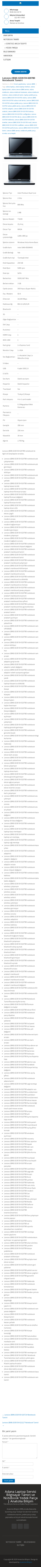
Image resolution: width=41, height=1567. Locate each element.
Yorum (5, 1442)
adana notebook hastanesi (18, 92)
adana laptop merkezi (22, 87)
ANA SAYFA (8, 35)
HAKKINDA (7, 56)
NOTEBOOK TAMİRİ (11, 39)
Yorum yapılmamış (20, 84)
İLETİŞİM (7, 60)
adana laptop (10, 87)
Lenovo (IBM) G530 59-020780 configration (16, 114)
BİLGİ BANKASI (9, 52)
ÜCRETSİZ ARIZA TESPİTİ (16, 44)
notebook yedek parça (27, 131)
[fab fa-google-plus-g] (25, 65)
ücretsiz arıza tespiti (8, 133)
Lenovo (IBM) (31, 84)
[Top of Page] (31, 1562)
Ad (3, 1461)
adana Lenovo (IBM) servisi (20, 89)
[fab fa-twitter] (21, 65)
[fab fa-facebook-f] (16, 65)
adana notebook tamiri (15, 95)
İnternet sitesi (7, 1474)
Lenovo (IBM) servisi (13, 131)
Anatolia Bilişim (26, 1562)
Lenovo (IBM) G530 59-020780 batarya (20, 111)
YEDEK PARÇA (12, 48)
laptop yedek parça (30, 95)
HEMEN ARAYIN (21, 71)
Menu (7, 31)
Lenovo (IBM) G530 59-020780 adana (14, 98)
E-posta (5, 1467)
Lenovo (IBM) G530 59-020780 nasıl (19, 122)
